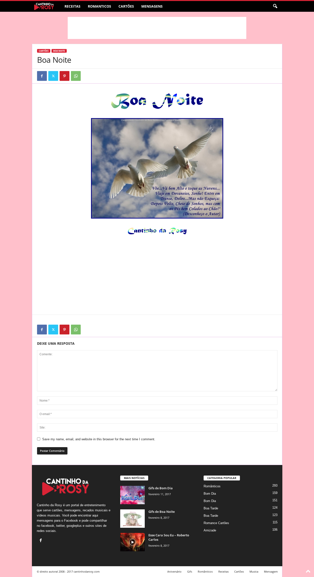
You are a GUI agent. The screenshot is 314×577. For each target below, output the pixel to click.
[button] (275, 6)
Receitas (72, 6)
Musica (253, 571)
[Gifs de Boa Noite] (132, 518)
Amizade (210, 530)
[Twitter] (53, 76)
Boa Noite (59, 50)
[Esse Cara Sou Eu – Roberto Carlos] (132, 542)
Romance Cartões (216, 523)
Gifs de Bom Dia (160, 488)
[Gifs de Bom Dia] (132, 495)
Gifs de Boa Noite (161, 511)
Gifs (189, 571)
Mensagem (271, 571)
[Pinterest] (64, 76)
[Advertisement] (157, 28)
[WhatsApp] (76, 76)
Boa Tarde (211, 508)
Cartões (126, 6)
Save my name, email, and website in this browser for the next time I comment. (98, 439)
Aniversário (174, 571)
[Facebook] (42, 76)
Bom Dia (210, 493)
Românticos (212, 486)
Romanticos (99, 6)
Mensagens (152, 6)
